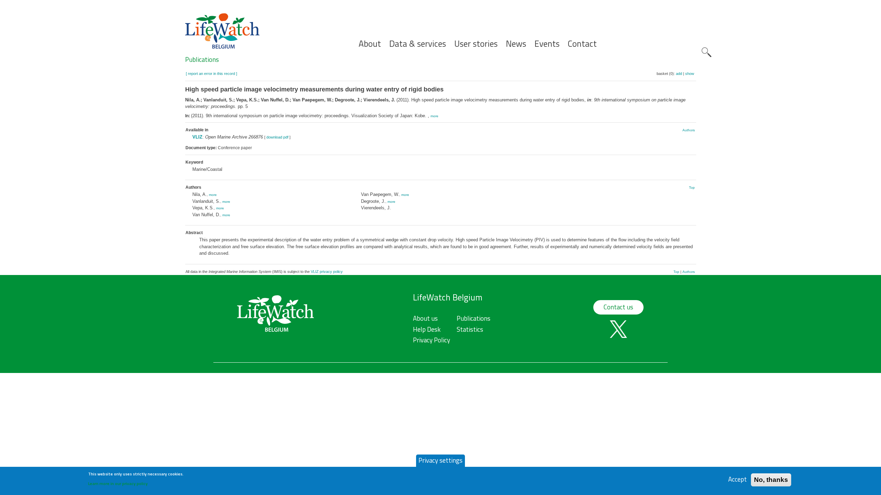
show (689, 74)
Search (706, 52)
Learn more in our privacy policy (118, 483)
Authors (688, 130)
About (370, 43)
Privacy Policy (431, 340)
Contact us (618, 307)
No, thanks (771, 479)
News (516, 43)
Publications (202, 59)
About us (425, 318)
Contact (582, 43)
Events (547, 43)
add (679, 74)
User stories (476, 43)
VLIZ (197, 137)
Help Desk (426, 329)
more (434, 116)
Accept (737, 479)
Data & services (417, 43)
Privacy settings (440, 460)
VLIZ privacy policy (327, 272)
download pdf (277, 137)
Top (692, 187)
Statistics (470, 329)
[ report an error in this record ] (211, 74)
